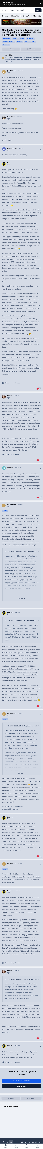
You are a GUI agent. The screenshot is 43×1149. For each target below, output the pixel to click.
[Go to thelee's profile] (4, 397)
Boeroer (10, 163)
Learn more (4, 4)
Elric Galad (11, 117)
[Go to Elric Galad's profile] (4, 118)
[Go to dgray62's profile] (4, 468)
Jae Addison (9, 55)
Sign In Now (21, 1086)
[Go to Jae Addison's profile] (3, 58)
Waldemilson (12, 148)
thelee (9, 396)
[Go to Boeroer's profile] (4, 164)
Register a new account (21, 1081)
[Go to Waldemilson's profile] (4, 149)
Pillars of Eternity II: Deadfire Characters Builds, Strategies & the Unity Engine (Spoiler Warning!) (23, 59)
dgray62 (10, 467)
